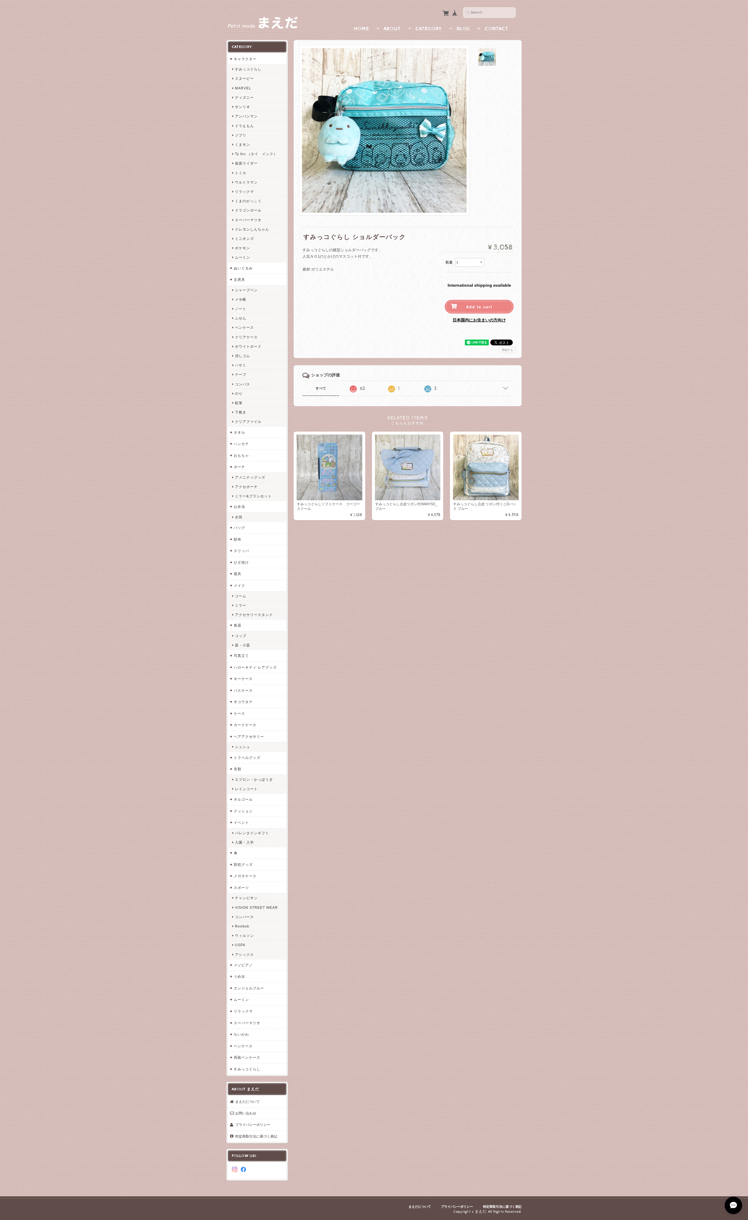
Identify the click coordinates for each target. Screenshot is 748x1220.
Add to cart (479, 306)
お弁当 (239, 506)
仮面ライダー (246, 163)
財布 (237, 539)
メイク (239, 585)
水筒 (239, 517)
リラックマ (244, 191)
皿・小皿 (242, 645)
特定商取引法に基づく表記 (256, 1136)
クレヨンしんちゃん (252, 229)
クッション (243, 811)
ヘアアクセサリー (249, 736)
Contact (496, 29)
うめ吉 (239, 976)
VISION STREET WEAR (256, 907)
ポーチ (239, 467)
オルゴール (243, 799)
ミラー (240, 605)
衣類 (237, 769)
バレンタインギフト (252, 833)
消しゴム (242, 356)
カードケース (245, 725)
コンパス (242, 384)
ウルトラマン (246, 182)
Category (428, 29)
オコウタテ (243, 702)
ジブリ (240, 135)
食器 (237, 625)
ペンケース (244, 327)
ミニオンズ (244, 238)
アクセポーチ (246, 487)
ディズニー (244, 97)
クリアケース (246, 337)
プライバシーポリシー (252, 1124)
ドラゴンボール (248, 210)
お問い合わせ (245, 1113)
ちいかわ (241, 1034)
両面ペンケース (247, 1057)
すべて (321, 388)
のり (239, 393)
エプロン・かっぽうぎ (254, 779)
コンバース (244, 917)
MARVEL (243, 88)
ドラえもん (244, 126)
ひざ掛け (241, 562)
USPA (240, 945)
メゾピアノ (243, 965)
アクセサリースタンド (254, 615)
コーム (240, 596)
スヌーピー (244, 78)
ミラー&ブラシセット (253, 496)
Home (361, 29)
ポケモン (242, 248)
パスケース (243, 690)
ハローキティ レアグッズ (255, 667)
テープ (240, 374)
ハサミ (240, 365)
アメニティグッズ (250, 477)
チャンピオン (246, 898)
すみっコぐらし (248, 69)
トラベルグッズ (247, 757)
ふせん (240, 318)
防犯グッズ (243, 864)
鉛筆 (239, 403)
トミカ (240, 173)
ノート (240, 309)
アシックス (244, 954)
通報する (507, 350)
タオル (239, 432)
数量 (449, 262)
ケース (239, 713)
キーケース (243, 679)
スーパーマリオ (248, 220)
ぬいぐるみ (243, 268)
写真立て (241, 655)
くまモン (242, 144)
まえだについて (247, 1101)
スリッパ (241, 551)
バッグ (239, 527)
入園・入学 (244, 842)
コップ (240, 636)
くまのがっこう (248, 201)
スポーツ (241, 888)
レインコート (246, 789)
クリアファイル (248, 421)
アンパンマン (246, 116)
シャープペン (246, 290)
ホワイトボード (248, 346)
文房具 (239, 279)
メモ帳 (240, 299)
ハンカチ (241, 444)
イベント (241, 822)
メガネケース (245, 876)
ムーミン (242, 257)
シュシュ (242, 747)
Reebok (242, 926)
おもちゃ (241, 455)
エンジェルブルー (249, 988)
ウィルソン (244, 935)
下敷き (240, 412)
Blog (463, 29)
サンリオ (242, 107)
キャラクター (245, 59)
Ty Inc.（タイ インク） (256, 154)
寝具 (237, 574)
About (392, 29)
